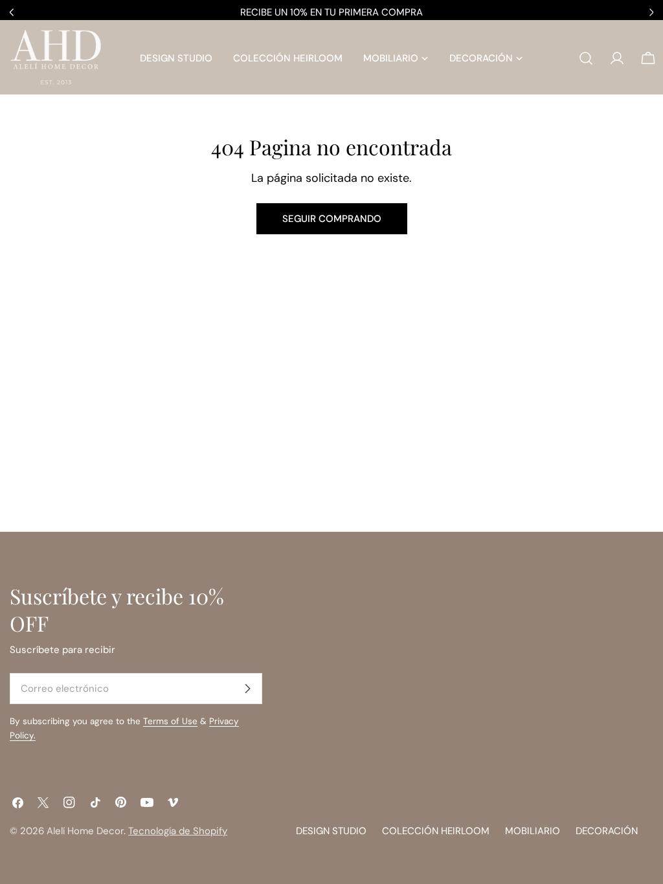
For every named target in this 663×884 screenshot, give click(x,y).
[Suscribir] (247, 688)
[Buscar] (586, 58)
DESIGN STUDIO (331, 830)
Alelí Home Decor (85, 830)
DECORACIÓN (607, 830)
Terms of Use (170, 721)
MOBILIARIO (532, 830)
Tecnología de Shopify (177, 830)
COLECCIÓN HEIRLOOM (435, 830)
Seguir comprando (331, 218)
